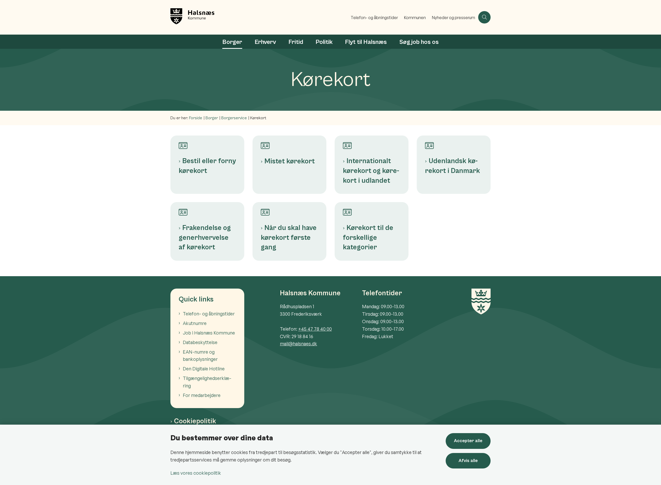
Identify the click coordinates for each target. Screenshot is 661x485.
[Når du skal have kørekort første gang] (289, 209)
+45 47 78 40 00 (315, 329)
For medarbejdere (202, 395)
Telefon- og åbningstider (209, 313)
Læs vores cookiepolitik (195, 473)
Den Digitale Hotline (204, 368)
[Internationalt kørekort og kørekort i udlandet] (371, 142)
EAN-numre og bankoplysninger (200, 355)
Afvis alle (468, 460)
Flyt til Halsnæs (366, 42)
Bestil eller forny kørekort (207, 166)
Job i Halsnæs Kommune (209, 333)
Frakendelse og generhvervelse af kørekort (205, 237)
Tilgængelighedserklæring (207, 381)
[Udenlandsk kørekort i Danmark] (454, 142)
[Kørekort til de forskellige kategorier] (371, 209)
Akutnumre (195, 323)
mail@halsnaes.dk (298, 343)
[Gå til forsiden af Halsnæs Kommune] (259, 17)
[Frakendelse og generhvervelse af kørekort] (207, 209)
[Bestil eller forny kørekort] (207, 142)
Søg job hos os (419, 42)
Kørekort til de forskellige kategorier (368, 237)
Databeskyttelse (200, 342)
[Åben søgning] (484, 17)
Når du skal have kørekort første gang (289, 237)
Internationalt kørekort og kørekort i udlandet (371, 171)
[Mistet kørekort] (289, 142)
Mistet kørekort (289, 161)
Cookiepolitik (195, 421)
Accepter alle (468, 440)
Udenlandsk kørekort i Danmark (452, 166)
